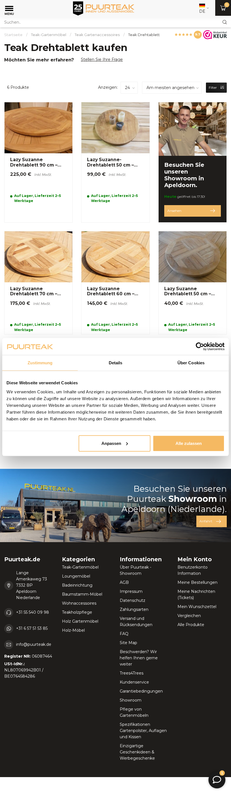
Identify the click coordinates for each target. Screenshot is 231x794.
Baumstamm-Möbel (82, 594)
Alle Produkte (190, 624)
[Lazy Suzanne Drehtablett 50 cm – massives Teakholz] (192, 282)
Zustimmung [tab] (40, 362)
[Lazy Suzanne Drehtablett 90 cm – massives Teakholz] (38, 162)
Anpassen (111, 443)
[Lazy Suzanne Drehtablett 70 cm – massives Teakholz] (38, 282)
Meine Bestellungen (197, 582)
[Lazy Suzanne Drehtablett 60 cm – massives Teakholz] (115, 282)
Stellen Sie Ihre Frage (102, 59)
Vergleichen (189, 615)
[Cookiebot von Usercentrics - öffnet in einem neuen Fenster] (200, 346)
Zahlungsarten (134, 609)
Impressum (131, 591)
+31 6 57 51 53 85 (32, 628)
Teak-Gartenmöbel (48, 34)
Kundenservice (134, 682)
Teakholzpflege (77, 612)
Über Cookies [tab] (191, 362)
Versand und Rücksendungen (136, 621)
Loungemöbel (76, 576)
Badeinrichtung (77, 585)
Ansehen (174, 211)
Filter (213, 87)
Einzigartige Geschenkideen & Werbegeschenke (137, 752)
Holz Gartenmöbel (80, 621)
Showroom (130, 700)
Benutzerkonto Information (192, 570)
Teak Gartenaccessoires (97, 34)
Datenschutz (132, 600)
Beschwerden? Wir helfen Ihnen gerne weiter (139, 658)
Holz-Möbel (73, 630)
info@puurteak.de (33, 644)
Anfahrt (205, 521)
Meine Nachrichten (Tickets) (196, 594)
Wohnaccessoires (79, 603)
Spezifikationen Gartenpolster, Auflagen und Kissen (143, 730)
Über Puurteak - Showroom (135, 570)
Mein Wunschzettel (196, 606)
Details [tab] (116, 362)
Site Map (128, 642)
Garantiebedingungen (141, 691)
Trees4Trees (131, 673)
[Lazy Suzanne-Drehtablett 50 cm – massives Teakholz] (115, 162)
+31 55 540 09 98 (32, 612)
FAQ (124, 633)
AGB (124, 582)
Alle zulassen (189, 443)
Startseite (13, 34)
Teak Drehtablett (144, 34)
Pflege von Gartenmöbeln (134, 712)
